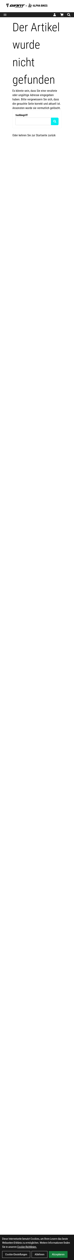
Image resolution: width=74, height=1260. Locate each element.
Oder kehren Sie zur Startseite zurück (34, 135)
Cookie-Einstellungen (16, 1254)
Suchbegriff (21, 115)
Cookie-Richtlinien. (27, 1247)
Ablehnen (39, 1254)
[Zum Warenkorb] (62, 15)
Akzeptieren (58, 1254)
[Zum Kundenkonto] (54, 15)
